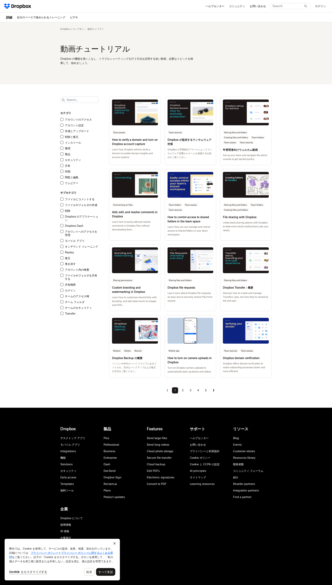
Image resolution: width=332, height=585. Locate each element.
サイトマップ (198, 477)
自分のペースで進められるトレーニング (41, 17)
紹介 (235, 477)
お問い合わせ (258, 6)
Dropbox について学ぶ (72, 29)
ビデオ (74, 17)
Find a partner (242, 497)
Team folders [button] (258, 137)
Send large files (157, 438)
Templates (67, 483)
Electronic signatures (160, 477)
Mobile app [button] (174, 351)
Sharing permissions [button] (122, 280)
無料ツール (67, 490)
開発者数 (238, 464)
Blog (236, 438)
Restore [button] (116, 351)
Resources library (244, 457)
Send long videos (158, 444)
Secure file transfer (159, 457)
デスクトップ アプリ (72, 438)
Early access (68, 477)
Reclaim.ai (110, 483)
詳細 (9, 17)
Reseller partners (244, 483)
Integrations (68, 451)
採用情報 (65, 524)
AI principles (198, 470)
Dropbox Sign (112, 477)
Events (237, 444)
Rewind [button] (137, 351)
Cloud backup (156, 464)
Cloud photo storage (160, 451)
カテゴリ (65, 113)
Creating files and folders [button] (236, 137)
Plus (106, 438)
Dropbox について (71, 518)
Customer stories (244, 451)
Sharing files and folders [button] (235, 132)
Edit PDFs (153, 470)
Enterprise (110, 457)
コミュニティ (237, 6)
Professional (111, 444)
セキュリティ (68, 470)
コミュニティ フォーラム (248, 470)
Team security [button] (175, 132)
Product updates (114, 497)
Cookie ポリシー (200, 457)
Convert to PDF (157, 483)
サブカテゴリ (68, 192)
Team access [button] (119, 132)
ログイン (320, 6)
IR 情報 (64, 531)
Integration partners (246, 490)
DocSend (110, 470)
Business (109, 451)
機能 (63, 457)
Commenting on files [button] (123, 205)
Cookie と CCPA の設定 (205, 464)
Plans (107, 490)
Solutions (66, 464)
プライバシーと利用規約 (204, 451)
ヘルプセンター (215, 6)
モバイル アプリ (70, 444)
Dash (107, 464)
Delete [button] (127, 351)
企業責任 (65, 537)
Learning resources (202, 483)
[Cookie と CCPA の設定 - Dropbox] (62, 559)
